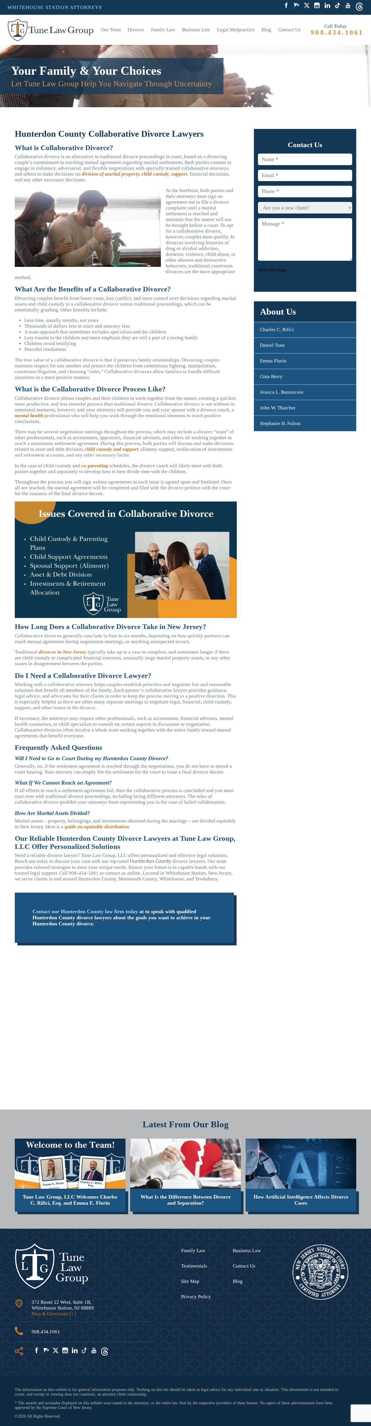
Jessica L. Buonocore (281, 392)
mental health (29, 415)
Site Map (190, 1281)
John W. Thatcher (278, 408)
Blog (266, 29)
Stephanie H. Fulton (280, 423)
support (179, 174)
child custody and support (111, 449)
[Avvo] (296, 6)
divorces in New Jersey (62, 652)
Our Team (111, 29)
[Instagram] (317, 6)
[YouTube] (348, 6)
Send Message (272, 269)
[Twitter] (307, 6)
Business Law (196, 29)
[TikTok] (337, 6)
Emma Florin (273, 361)
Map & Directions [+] (54, 1313)
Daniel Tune (272, 345)
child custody (155, 174)
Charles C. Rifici (277, 329)
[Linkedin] (327, 6)
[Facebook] (286, 6)
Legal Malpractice (235, 29)
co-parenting (94, 465)
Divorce (136, 29)
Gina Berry (271, 376)
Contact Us (289, 29)
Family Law (163, 29)
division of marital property (110, 174)
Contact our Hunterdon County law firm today (85, 911)
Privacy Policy (196, 1296)
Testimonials (194, 1266)
